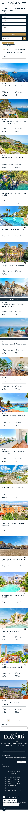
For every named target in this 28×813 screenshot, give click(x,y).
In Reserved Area (20, 49)
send (21, 762)
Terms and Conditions (20, 751)
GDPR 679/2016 (11, 751)
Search (9, 13)
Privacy (5, 751)
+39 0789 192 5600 (12, 788)
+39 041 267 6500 (11, 786)
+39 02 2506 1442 (11, 779)
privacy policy (15, 765)
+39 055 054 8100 (11, 777)
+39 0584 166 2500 (12, 790)
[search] (24, 38)
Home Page (4, 13)
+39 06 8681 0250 (11, 781)
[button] (25, 84)
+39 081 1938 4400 (12, 783)
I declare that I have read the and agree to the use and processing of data (14, 765)
